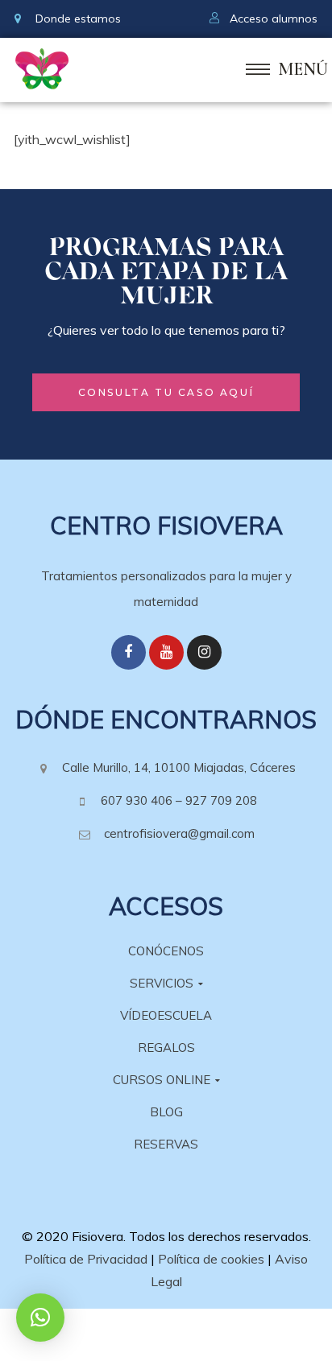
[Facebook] (128, 652)
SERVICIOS (161, 983)
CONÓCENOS (166, 951)
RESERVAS (166, 1144)
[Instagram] (204, 652)
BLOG (166, 1112)
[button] (166, 392)
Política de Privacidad (85, 1259)
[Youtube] (166, 652)
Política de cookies (211, 1259)
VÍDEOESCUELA (166, 1015)
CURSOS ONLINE (161, 1079)
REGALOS (166, 1047)
